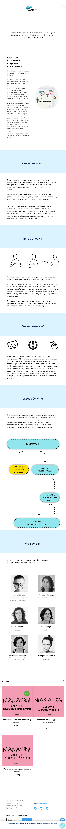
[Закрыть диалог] (63, 3)
